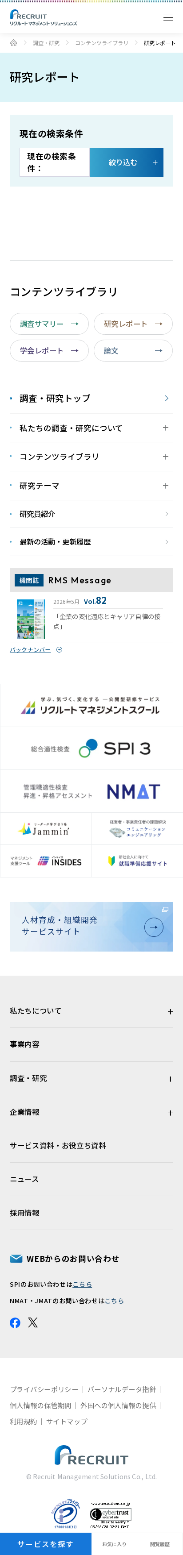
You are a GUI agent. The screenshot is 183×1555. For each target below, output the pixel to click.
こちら (82, 1284)
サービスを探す (45, 1543)
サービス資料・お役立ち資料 (58, 1145)
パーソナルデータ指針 (122, 1389)
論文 (111, 350)
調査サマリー (42, 323)
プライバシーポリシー (44, 1389)
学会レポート (42, 350)
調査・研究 (46, 42)
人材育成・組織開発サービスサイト (60, 925)
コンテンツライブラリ (101, 42)
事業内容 (25, 1044)
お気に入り (114, 1543)
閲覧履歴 (160, 1543)
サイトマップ (67, 1421)
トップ (13, 42)
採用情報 (25, 1212)
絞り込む (123, 162)
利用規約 (23, 1421)
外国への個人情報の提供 (118, 1405)
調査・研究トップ (55, 398)
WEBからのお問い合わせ (73, 1258)
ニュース (24, 1178)
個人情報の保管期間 (41, 1405)
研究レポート (126, 323)
